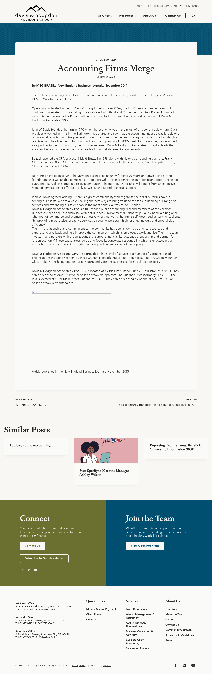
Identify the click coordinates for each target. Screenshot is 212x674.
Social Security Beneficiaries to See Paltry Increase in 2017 (158, 402)
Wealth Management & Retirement (140, 616)
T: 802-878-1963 (25, 609)
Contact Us (173, 15)
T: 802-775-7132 (24, 623)
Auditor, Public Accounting (29, 445)
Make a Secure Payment (101, 609)
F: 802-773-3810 (44, 623)
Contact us (32, 545)
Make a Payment (167, 6)
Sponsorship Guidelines (179, 635)
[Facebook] (175, 665)
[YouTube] (193, 665)
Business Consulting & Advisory (139, 633)
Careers (146, 6)
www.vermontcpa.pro (58, 283)
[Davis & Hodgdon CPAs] (36, 14)
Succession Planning (138, 648)
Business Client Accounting (135, 641)
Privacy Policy (79, 665)
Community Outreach (178, 630)
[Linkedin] (184, 665)
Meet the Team (174, 614)
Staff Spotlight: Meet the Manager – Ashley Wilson (106, 472)
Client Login (191, 6)
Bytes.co (107, 665)
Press (168, 640)
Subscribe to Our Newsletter (44, 558)
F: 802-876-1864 (45, 609)
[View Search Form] (193, 15)
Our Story (171, 609)
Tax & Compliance (137, 609)
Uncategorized (106, 59)
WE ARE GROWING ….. (30, 402)
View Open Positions (145, 545)
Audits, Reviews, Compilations (136, 624)
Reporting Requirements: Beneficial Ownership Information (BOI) (176, 447)
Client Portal (93, 614)
